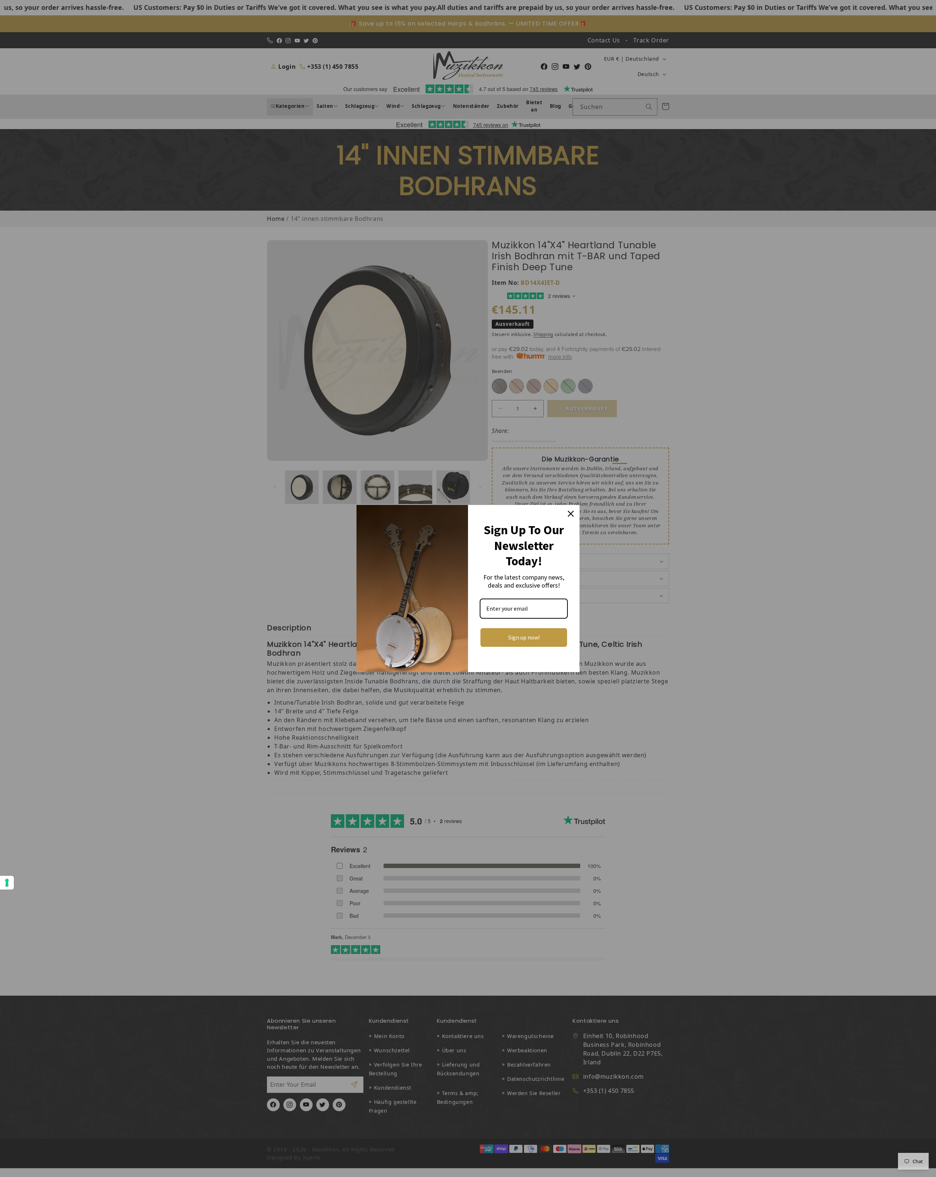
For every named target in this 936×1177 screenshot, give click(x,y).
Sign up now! (524, 637)
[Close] (571, 514)
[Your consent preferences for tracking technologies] (7, 883)
